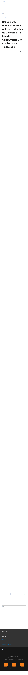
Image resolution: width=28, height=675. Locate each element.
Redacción (4, 634)
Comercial (4, 639)
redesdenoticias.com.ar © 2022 (14, 669)
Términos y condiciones (6, 644)
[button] (1, 3)
